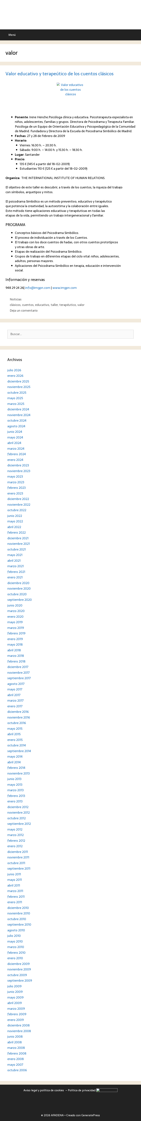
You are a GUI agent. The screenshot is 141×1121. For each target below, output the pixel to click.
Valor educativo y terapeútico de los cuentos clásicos (59, 73)
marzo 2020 (16, 610)
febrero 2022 (16, 532)
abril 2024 (14, 442)
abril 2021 (14, 560)
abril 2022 (14, 527)
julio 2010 (14, 935)
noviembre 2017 (18, 672)
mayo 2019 (15, 622)
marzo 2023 (15, 482)
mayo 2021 (14, 554)
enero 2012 (15, 846)
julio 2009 (14, 986)
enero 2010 (15, 958)
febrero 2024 (16, 454)
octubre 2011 (16, 863)
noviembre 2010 (18, 913)
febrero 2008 (16, 1053)
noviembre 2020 (19, 588)
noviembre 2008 (19, 1031)
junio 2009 (15, 991)
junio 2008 (15, 1036)
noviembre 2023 (18, 471)
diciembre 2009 (18, 963)
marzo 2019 (15, 627)
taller (54, 304)
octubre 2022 (16, 510)
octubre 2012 (16, 818)
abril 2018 (14, 650)
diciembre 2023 (18, 465)
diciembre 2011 (17, 851)
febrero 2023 (16, 487)
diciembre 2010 (18, 907)
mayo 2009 (15, 997)
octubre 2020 (17, 594)
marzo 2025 (15, 403)
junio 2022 (14, 515)
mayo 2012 (14, 829)
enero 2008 (15, 1059)
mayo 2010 (15, 941)
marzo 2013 (15, 790)
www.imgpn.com (65, 287)
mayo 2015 (14, 728)
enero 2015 (15, 739)
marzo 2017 (15, 700)
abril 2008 (14, 1042)
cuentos (28, 304)
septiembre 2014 (19, 751)
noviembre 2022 (18, 504)
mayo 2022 (15, 521)
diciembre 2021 (17, 538)
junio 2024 (14, 431)
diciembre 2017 (17, 666)
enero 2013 (15, 801)
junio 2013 (14, 778)
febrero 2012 (16, 840)
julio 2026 (14, 370)
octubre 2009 (17, 975)
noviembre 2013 (18, 773)
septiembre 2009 (19, 980)
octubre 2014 (16, 745)
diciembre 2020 (18, 583)
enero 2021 (15, 577)
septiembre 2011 (18, 868)
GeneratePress (90, 1115)
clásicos (15, 304)
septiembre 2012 (19, 823)
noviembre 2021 (18, 543)
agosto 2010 (16, 930)
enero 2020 (15, 616)
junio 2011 (14, 874)
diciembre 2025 (18, 381)
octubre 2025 (16, 392)
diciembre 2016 (18, 711)
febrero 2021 (16, 571)
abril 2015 (14, 734)
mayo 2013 (14, 784)
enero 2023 (15, 493)
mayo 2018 (15, 644)
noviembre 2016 (18, 717)
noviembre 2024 (18, 415)
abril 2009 (14, 1003)
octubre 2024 (16, 420)
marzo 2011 (15, 890)
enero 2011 (14, 902)
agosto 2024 (16, 426)
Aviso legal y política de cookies (44, 1090)
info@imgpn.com (37, 287)
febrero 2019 (16, 633)
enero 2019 (15, 639)
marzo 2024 (15, 448)
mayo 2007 (15, 1064)
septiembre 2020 (19, 599)
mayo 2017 (14, 689)
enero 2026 (15, 375)
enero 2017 (15, 706)
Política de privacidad (82, 1090)
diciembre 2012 (17, 807)
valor (80, 304)
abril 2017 (14, 695)
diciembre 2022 (18, 498)
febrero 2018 (16, 661)
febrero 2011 (16, 896)
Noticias (15, 299)
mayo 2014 (15, 756)
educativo (42, 304)
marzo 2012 (15, 834)
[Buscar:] (70, 334)
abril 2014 (14, 762)
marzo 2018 (15, 655)
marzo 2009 (16, 1008)
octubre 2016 (16, 722)
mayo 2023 (15, 476)
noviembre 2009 (19, 969)
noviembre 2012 (18, 812)
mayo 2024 (15, 437)
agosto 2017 (16, 683)
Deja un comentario (24, 310)
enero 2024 (15, 459)
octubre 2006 (17, 1070)
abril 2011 (13, 885)
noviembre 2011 (18, 857)
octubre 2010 (16, 919)
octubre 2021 (16, 549)
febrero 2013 (16, 795)
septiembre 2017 (19, 678)
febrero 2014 (16, 767)
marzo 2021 (15, 566)
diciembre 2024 (18, 409)
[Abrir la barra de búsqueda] (135, 34)
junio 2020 (14, 605)
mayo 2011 (14, 879)
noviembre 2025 (18, 386)
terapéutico (67, 304)
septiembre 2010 (19, 924)
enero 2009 (15, 1019)
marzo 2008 (16, 1047)
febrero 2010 (16, 952)
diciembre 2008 (18, 1025)
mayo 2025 (15, 398)
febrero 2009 (16, 1014)
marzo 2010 (15, 946)
